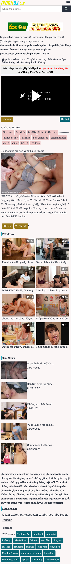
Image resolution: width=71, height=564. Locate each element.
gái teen (6, 546)
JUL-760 (7, 226)
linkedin (7, 519)
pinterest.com (29, 514)
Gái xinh (20, 132)
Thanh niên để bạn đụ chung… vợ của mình (18, 251)
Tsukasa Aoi (23, 534)
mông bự (51, 534)
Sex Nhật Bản (58, 137)
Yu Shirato (21, 226)
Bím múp (59, 59)
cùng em (57, 540)
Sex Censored (40, 137)
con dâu (45, 540)
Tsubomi (18, 546)
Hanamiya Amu (10, 559)
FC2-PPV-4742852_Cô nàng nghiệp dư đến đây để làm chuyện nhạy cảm (18, 279)
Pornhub (26, 137)
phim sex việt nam (31, 553)
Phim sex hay (10, 137)
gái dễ (25, 559)
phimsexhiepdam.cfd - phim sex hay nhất (28, 59)
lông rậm (42, 546)
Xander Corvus (10, 553)
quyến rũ (55, 546)
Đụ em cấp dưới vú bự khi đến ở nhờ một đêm (18, 336)
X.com (6, 514)
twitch (15, 514)
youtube (54, 514)
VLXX (6, 143)
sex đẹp (30, 546)
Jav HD (32, 132)
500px (64, 514)
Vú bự (15, 143)
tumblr (43, 514)
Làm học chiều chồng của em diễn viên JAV (52, 279)
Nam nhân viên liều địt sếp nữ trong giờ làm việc (52, 251)
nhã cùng (37, 559)
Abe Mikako (20, 540)
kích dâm (49, 553)
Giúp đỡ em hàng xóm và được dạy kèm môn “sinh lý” (52, 308)
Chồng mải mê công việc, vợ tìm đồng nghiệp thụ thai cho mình (18, 308)
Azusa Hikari (52, 559)
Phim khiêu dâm (47, 132)
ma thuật (38, 534)
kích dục (6, 540)
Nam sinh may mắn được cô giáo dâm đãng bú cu (52, 336)
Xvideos (35, 143)
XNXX (24, 143)
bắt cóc (34, 540)
